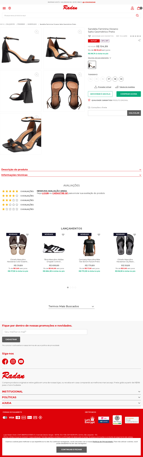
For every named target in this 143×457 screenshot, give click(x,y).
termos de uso (34, 345)
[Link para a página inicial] (2, 24)
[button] (99, 59)
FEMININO (21, 24)
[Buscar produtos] (137, 15)
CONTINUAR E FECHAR (71, 449)
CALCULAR (134, 113)
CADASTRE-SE (60, 193)
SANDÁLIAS (32, 24)
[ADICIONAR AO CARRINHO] (128, 94)
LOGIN (45, 193)
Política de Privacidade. (103, 442)
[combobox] (71, 15)
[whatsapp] (139, 40)
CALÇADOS (10, 24)
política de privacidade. (50, 345)
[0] (138, 8)
